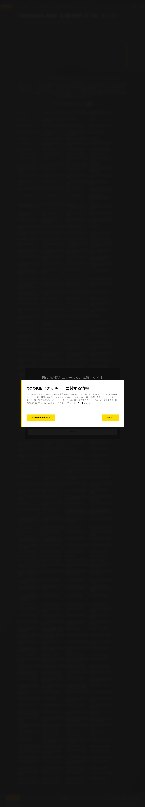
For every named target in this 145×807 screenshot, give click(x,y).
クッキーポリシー (81, 403)
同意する (110, 417)
